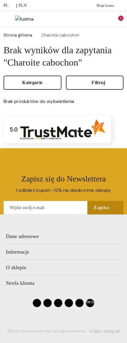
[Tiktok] (69, 303)
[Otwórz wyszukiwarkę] (92, 19)
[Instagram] (47, 303)
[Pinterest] (79, 303)
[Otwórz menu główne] (7, 19)
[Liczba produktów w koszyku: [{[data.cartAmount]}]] (116, 19)
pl (6, 5)
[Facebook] (37, 303)
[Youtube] (58, 303)
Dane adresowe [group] (22, 236)
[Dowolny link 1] (90, 303)
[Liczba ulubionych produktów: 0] (104, 19)
